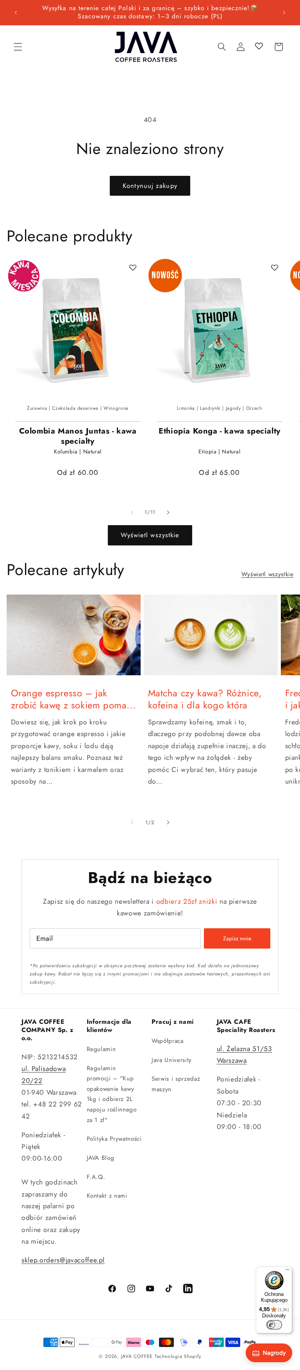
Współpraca (168, 1041)
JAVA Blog (100, 1158)
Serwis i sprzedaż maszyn (176, 1084)
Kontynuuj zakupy (150, 185)
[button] (18, 46)
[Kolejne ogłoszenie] (284, 12)
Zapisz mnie (237, 938)
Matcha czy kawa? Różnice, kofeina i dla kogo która (205, 699)
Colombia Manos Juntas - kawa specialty (78, 436)
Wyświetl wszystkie (150, 535)
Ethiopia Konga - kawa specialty (219, 431)
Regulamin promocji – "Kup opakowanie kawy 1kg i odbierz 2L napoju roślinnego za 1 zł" (112, 1094)
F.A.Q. (96, 1177)
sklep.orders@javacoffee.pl (63, 1260)
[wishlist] (259, 46)
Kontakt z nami (107, 1195)
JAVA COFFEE (137, 1356)
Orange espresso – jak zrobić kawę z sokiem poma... (73, 699)
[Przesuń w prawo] (168, 512)
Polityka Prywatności (114, 1139)
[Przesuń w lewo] (132, 512)
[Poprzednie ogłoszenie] (16, 12)
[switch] (274, 1324)
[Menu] (287, 1271)
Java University (172, 1060)
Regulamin (101, 1049)
